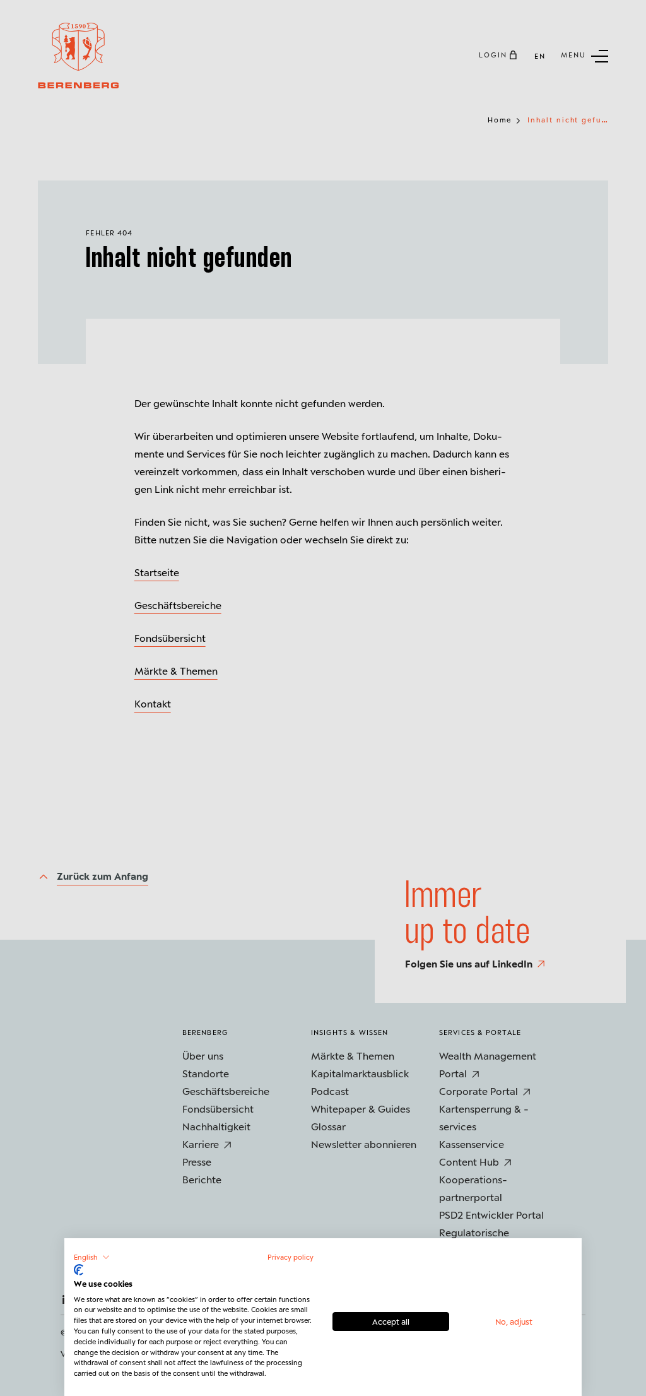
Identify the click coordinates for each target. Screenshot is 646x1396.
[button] (92, 1257)
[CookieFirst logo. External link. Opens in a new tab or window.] (78, 1269)
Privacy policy (290, 1257)
